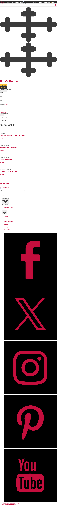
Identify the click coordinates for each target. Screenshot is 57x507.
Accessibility (4, 192)
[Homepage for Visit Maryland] (3, 3)
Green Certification (7, 208)
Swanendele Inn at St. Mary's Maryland (12, 136)
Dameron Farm (4, 183)
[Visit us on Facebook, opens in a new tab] (30, 286)
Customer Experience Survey (8, 221)
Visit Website (3, 85)
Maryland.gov (6, 216)
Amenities (5, 90)
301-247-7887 (6, 104)
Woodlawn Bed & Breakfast (8, 147)
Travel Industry (6, 222)
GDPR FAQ (3, 193)
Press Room (6, 226)
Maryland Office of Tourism (8, 207)
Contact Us (5, 205)
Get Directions (3, 87)
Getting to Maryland (7, 227)
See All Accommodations (4, 187)
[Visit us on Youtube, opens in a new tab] (30, 501)
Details (1, 90)
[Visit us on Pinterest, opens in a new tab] (30, 447)
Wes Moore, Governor (7, 219)
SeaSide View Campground (8, 171)
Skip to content (2, 0)
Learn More (2, 138)
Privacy (3, 195)
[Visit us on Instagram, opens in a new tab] (30, 394)
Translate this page (7, 230)
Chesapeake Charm (6, 159)
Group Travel (6, 224)
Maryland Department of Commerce (10, 218)
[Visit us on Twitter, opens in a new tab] (30, 340)
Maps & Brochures (7, 229)
